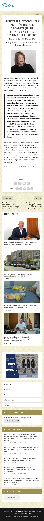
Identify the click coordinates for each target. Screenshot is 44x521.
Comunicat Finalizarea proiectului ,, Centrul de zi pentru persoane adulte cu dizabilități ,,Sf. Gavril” (21, 449)
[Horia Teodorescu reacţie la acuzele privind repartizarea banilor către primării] (22, 229)
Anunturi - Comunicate (19, 442)
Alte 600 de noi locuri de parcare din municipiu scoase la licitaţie (18, 275)
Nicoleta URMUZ (17, 43)
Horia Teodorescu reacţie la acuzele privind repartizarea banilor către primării (20, 243)
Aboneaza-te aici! (12, 421)
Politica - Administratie (19, 473)
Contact (7, 405)
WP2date (28, 513)
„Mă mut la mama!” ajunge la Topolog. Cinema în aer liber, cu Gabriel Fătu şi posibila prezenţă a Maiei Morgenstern (21, 480)
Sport (14, 462)
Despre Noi (8, 385)
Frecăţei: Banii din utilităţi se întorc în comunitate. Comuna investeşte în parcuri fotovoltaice (19, 469)
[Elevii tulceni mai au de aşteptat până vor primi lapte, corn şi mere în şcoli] (22, 292)
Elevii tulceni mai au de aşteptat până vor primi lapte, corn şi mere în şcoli (20, 306)
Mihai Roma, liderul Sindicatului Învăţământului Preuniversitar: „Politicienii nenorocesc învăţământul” (20, 339)
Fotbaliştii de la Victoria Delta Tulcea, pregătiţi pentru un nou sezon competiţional (21, 459)
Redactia (7, 390)
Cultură (15, 484)
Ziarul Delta (19, 511)
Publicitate (8, 395)
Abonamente (9, 400)
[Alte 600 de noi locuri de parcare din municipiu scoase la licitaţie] (22, 260)
